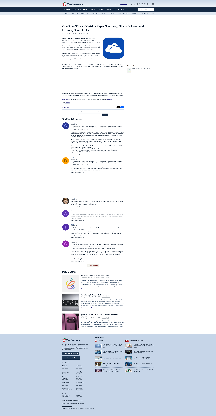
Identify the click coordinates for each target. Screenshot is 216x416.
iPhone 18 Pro (84, 13)
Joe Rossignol (105, 277)
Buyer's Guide (110, 9)
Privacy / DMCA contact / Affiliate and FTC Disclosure (73, 403)
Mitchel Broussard (66, 376)
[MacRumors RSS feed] (150, 4)
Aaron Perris (78, 393)
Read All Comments (93, 265)
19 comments (65, 107)
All (153, 13)
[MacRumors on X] (139, 4)
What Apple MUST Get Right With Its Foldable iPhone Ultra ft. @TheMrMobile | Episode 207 (144, 346)
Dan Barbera (65, 388)
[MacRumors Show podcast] (132, 4)
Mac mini (66, 13)
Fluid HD (84, 408)
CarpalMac (73, 241)
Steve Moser (65, 393)
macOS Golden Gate (123, 13)
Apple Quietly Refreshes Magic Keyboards (95, 295)
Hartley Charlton (106, 297)
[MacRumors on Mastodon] (142, 4)
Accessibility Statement (67, 406)
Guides (85, 9)
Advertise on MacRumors (71, 358)
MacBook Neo (135, 13)
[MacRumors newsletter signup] (153, 4)
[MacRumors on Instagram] (134, 4)
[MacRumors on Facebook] (137, 4)
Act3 (72, 210)
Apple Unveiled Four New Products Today (95, 276)
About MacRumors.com (71, 353)
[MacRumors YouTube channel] (145, 4)
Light (91, 408)
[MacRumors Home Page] (72, 4)
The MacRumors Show (136, 340)
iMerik (72, 224)
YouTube (100, 340)
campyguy (73, 122)
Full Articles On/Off (74, 408)
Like (78, 154)
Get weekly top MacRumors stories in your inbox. (93, 112)
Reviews (101, 9)
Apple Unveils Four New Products (141, 68)
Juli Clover (64, 371)
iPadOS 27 (111, 13)
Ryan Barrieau (79, 388)
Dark (93, 408)
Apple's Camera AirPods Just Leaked (112, 358)
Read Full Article (85, 288)
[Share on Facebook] (122, 107)
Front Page (67, 9)
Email (63, 368)
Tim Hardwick (91, 33)
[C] (65, 128)
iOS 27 (103, 13)
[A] (65, 216)
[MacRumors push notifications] (147, 4)
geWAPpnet (74, 198)
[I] (65, 230)
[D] (65, 163)
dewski (72, 157)
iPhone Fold (95, 13)
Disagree (82, 154)
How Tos (93, 9)
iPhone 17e (145, 13)
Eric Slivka (78, 365)
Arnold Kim (64, 365)
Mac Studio (75, 13)
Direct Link (109, 99)
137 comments (93, 308)
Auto (88, 408)
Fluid (81, 408)
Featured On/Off (66, 408)
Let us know (123, 4)
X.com (66, 368)
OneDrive (65, 99)
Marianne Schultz (80, 382)
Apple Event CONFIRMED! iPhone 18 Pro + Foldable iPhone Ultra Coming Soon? (112, 346)
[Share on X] (118, 107)
